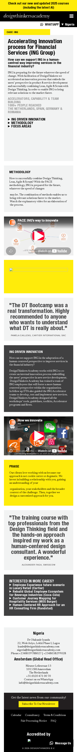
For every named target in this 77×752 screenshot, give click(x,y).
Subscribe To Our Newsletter (38, 704)
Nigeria (69, 24)
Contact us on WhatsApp (38, 679)
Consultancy (32, 715)
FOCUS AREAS (21, 127)
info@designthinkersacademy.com (38, 683)
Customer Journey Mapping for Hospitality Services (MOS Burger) (33, 600)
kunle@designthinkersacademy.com (38, 646)
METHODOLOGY (22, 123)
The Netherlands (38, 672)
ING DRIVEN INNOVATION (28, 120)
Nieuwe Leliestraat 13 (38, 666)
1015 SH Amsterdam (38, 669)
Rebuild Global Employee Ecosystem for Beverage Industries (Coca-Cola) (36, 593)
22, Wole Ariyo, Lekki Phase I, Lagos (38, 643)
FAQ (53, 721)
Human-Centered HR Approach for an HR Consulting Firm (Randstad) (37, 607)
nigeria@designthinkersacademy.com (38, 650)
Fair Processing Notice (34, 721)
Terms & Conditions (54, 715)
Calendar (16, 715)
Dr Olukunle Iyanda (38, 640)
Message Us (63, 743)
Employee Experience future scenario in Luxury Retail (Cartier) (37, 587)
